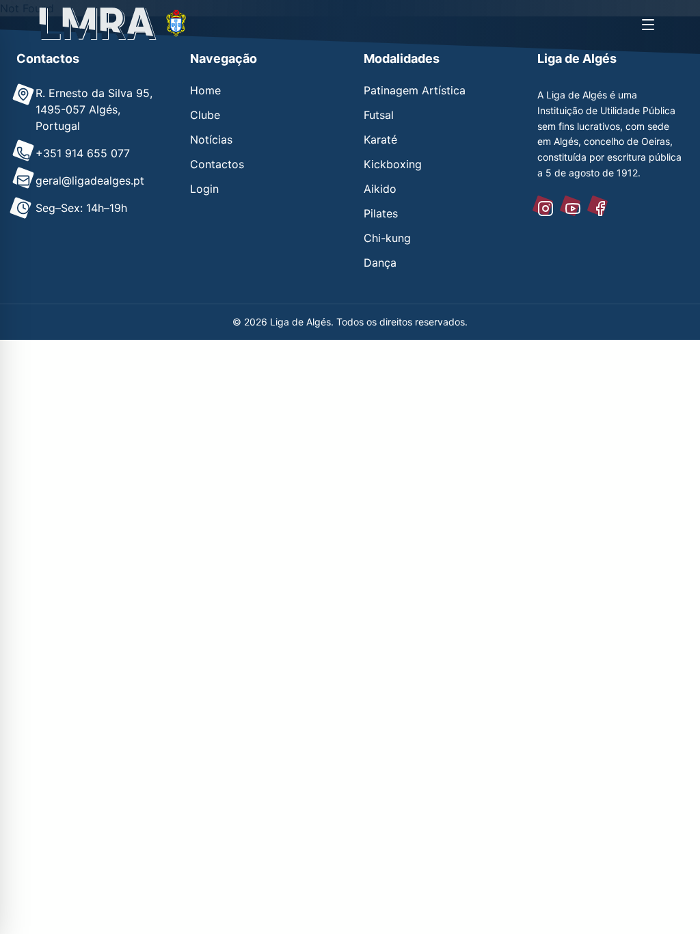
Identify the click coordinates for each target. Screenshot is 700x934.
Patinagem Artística (415, 90)
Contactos (217, 164)
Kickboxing (393, 164)
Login (204, 189)
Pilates (381, 213)
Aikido (380, 189)
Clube (205, 115)
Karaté (380, 139)
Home (205, 90)
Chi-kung (387, 238)
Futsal (379, 115)
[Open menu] (648, 24)
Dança (380, 262)
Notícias (211, 139)
